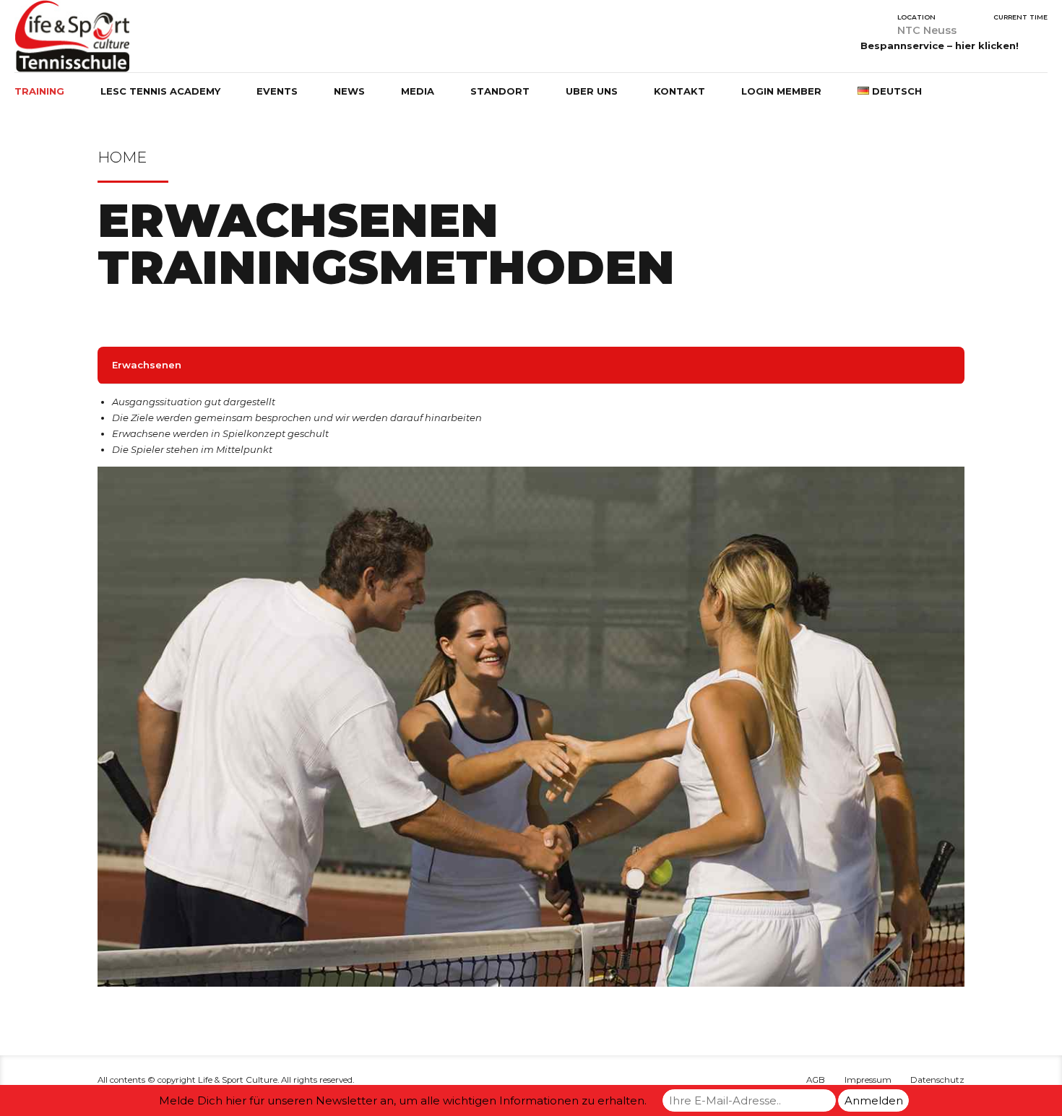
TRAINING (39, 91)
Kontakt (679, 91)
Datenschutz (937, 1080)
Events (277, 91)
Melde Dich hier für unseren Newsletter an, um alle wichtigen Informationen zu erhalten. (403, 1100)
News (349, 91)
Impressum (868, 1080)
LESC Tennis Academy (160, 91)
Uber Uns (592, 91)
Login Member (781, 91)
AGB (815, 1080)
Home (122, 157)
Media (417, 91)
